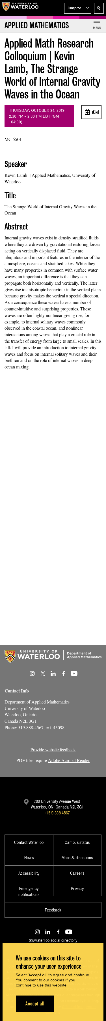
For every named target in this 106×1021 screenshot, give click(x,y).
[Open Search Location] (99, 8)
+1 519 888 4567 (57, 812)
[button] (77, 8)
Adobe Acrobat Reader (69, 760)
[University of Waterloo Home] (20, 8)
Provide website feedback (53, 749)
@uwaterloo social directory (53, 940)
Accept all (34, 1004)
